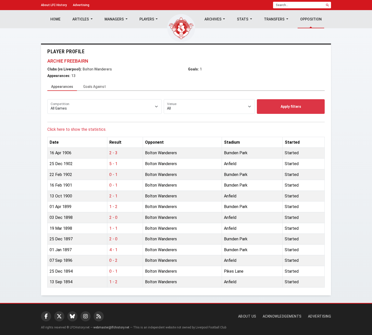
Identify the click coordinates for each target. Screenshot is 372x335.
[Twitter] (59, 316)
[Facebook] (46, 316)
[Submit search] (327, 5)
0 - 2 (113, 260)
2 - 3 (113, 152)
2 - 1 (113, 196)
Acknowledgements (282, 316)
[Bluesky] (72, 316)
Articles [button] (81, 19)
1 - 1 (113, 228)
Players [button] (147, 19)
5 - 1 (113, 163)
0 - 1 (113, 174)
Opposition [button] (311, 19)
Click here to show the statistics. (76, 129)
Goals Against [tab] (94, 87)
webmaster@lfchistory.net (111, 327)
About (54, 5)
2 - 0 (113, 217)
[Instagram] (85, 316)
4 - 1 (113, 249)
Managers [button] (115, 19)
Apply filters (291, 107)
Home (55, 19)
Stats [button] (243, 19)
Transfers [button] (274, 19)
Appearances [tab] (62, 87)
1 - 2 (113, 206)
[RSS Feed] (99, 316)
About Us (247, 316)
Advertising (81, 5)
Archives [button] (213, 19)
